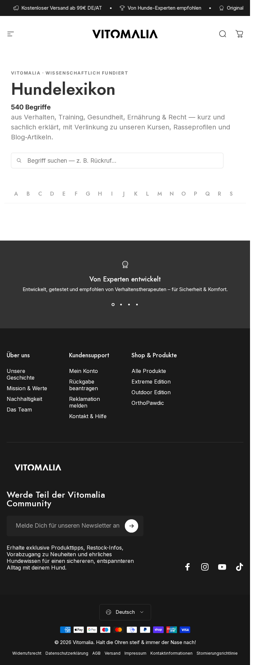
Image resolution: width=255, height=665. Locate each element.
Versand (113, 653)
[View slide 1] (113, 304)
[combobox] (117, 161)
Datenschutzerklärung (66, 653)
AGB (96, 653)
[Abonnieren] (131, 526)
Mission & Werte (27, 388)
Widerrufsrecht (27, 653)
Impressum (135, 653)
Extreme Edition (151, 381)
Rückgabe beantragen (83, 385)
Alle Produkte (148, 371)
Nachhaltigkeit (24, 399)
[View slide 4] (137, 304)
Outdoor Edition (151, 392)
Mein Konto (83, 371)
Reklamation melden (84, 402)
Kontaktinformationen (171, 653)
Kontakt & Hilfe (88, 416)
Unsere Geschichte (21, 374)
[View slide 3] (129, 304)
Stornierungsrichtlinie (217, 653)
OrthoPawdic (147, 403)
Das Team (19, 409)
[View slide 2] (121, 304)
